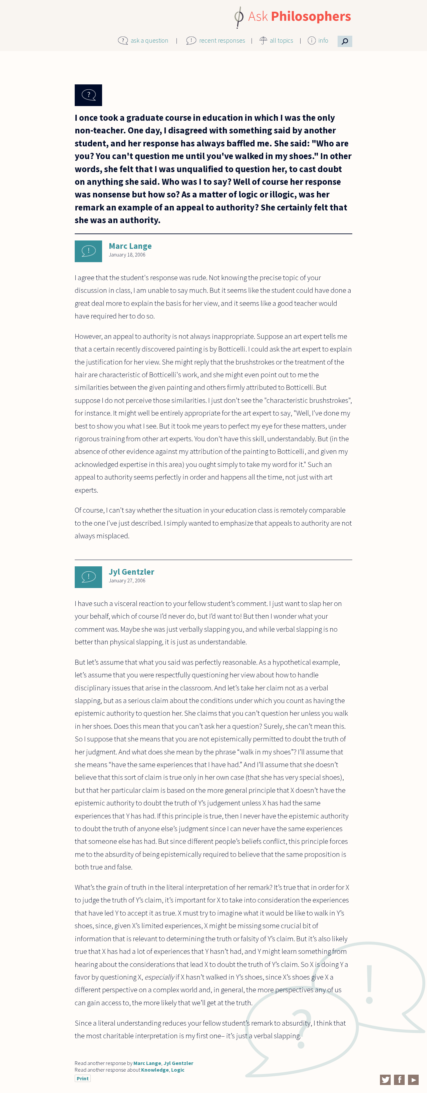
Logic (177, 1069)
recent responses (222, 40)
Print (83, 1078)
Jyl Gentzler (131, 571)
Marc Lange (130, 245)
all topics (281, 40)
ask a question (149, 40)
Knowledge (155, 1069)
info (323, 40)
